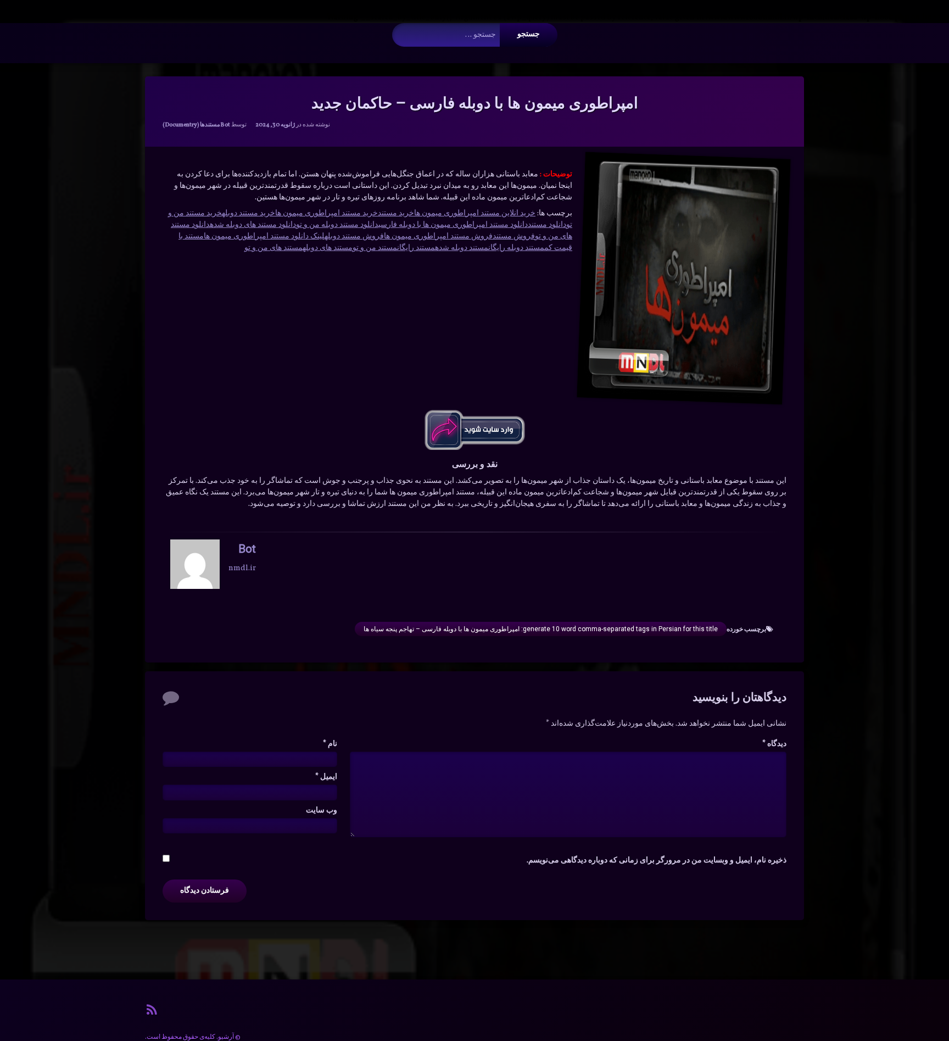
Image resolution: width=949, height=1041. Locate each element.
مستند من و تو (375, 248)
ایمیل (326, 777)
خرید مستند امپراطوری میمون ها (326, 213)
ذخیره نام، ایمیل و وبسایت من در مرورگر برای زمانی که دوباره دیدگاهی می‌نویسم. (656, 860)
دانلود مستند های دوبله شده (253, 225)
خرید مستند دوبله (248, 213)
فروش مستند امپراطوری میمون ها (438, 236)
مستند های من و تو (273, 248)
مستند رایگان (416, 248)
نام (330, 744)
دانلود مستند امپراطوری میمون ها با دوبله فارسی (453, 225)
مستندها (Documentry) (191, 125)
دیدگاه (774, 744)
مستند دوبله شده (461, 248)
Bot (225, 125)
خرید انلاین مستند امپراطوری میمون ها (474, 213)
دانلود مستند (547, 225)
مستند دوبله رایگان (516, 248)
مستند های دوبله (328, 248)
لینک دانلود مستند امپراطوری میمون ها (264, 236)
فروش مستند (514, 236)
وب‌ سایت (321, 810)
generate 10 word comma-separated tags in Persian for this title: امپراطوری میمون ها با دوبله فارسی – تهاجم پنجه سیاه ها (541, 629)
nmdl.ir (242, 568)
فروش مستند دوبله (354, 236)
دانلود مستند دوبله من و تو (337, 225)
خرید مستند (396, 213)
